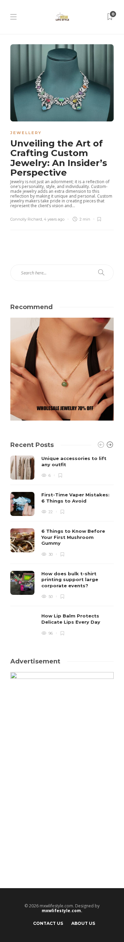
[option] (62, 546)
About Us (83, 923)
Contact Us (48, 923)
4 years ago (54, 219)
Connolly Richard (26, 219)
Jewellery (26, 132)
